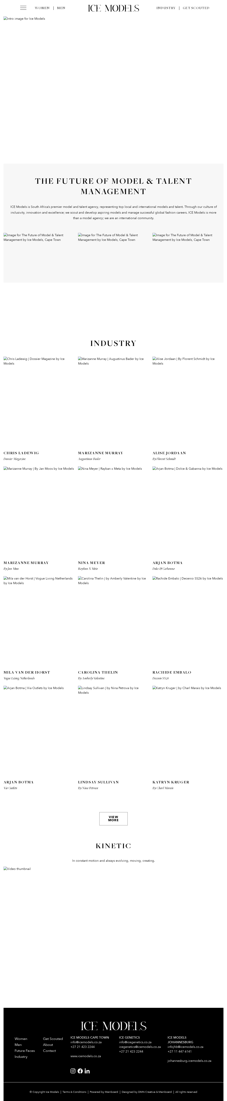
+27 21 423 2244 (82, 1047)
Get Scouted (196, 8)
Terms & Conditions (74, 1092)
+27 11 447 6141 (180, 1051)
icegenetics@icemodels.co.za (140, 1047)
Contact (49, 1051)
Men (61, 8)
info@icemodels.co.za (86, 1042)
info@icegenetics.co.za (135, 1042)
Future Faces (25, 1051)
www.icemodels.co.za (85, 1056)
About (48, 1045)
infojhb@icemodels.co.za (185, 1047)
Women (42, 8)
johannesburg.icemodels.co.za (189, 1061)
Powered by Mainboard (104, 1092)
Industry (166, 8)
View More (113, 818)
